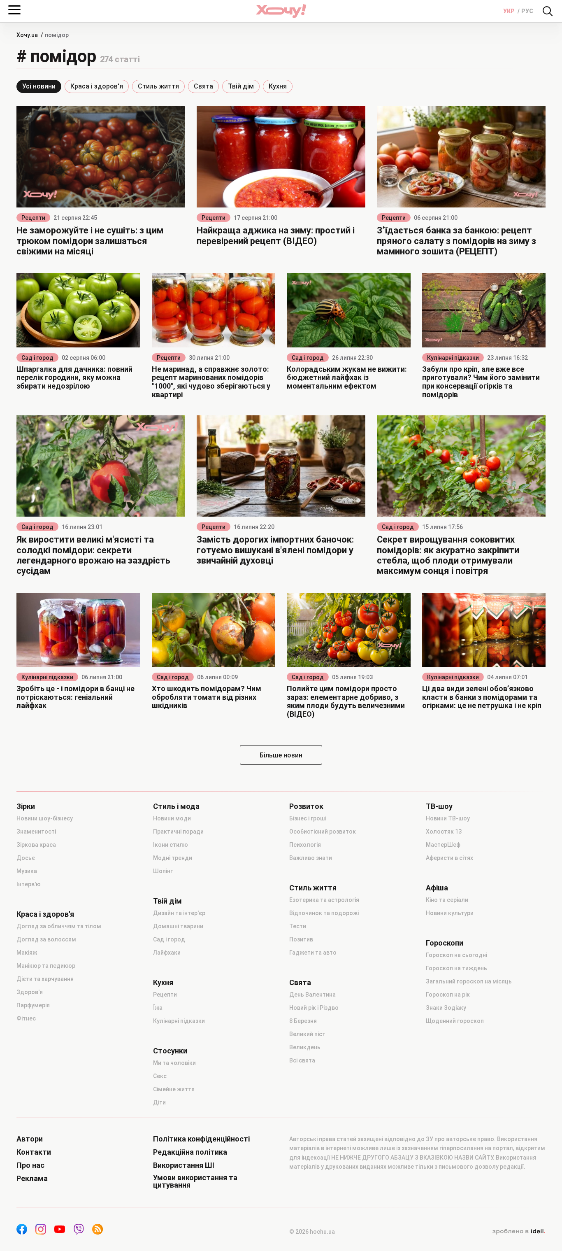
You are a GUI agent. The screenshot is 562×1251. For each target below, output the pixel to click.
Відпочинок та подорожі (324, 913)
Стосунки (170, 1051)
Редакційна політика (190, 1152)
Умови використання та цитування (195, 1181)
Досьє (25, 858)
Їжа (158, 1007)
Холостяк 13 (444, 831)
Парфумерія (33, 1005)
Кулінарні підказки (453, 357)
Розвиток (306, 806)
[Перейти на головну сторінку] (281, 11)
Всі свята (302, 1060)
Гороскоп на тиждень (456, 968)
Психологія (305, 844)
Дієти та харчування (45, 979)
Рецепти (33, 217)
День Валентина (312, 994)
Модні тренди (172, 858)
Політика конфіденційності (201, 1139)
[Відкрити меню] (14, 10)
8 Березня (303, 1021)
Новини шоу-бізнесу (44, 818)
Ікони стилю (170, 844)
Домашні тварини (178, 926)
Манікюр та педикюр (45, 965)
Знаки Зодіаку (446, 1007)
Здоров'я (29, 992)
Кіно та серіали (447, 900)
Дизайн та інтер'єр (179, 913)
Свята (203, 86)
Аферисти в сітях (449, 858)
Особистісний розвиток (322, 831)
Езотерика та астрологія (324, 900)
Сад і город (37, 357)
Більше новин (281, 755)
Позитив (301, 939)
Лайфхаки (167, 952)
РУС (527, 11)
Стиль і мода (176, 806)
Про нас (30, 1165)
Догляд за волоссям (46, 939)
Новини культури (450, 913)
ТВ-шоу (439, 806)
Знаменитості (36, 831)
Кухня (278, 86)
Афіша (437, 888)
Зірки (25, 806)
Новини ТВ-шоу (448, 818)
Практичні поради (178, 831)
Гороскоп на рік (448, 994)
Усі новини (39, 86)
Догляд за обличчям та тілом (58, 926)
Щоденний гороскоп (455, 1021)
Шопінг (163, 871)
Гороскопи (444, 943)
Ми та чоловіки (174, 1063)
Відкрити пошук (547, 11)
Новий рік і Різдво (314, 1007)
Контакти (33, 1152)
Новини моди (172, 818)
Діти (159, 1102)
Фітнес (26, 1018)
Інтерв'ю (28, 884)
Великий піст (307, 1034)
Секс (160, 1076)
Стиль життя (158, 86)
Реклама (32, 1178)
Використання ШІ (183, 1165)
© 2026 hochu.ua (312, 1232)
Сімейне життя (174, 1089)
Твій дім (241, 86)
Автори (29, 1139)
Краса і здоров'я (96, 86)
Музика (26, 871)
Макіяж (26, 952)
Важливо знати (310, 858)
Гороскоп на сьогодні (456, 955)
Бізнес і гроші (307, 818)
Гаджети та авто (313, 952)
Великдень (304, 1047)
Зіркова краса (36, 844)
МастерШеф (443, 844)
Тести (297, 926)
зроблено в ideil (519, 1232)
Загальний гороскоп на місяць (469, 981)
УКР (509, 11)
